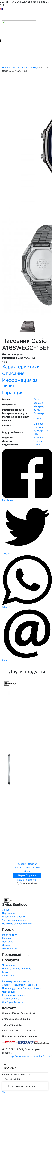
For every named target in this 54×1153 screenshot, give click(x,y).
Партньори (8, 913)
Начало (6, 67)
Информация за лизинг (20, 382)
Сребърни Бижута (12, 1002)
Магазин (18, 67)
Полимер (38, 413)
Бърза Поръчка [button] (27, 875)
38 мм (36, 409)
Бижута (6, 972)
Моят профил (9, 934)
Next (8, 900)
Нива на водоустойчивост (17, 968)
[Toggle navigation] (4, 16)
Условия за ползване (14, 920)
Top (4, 1092)
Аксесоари (8, 975)
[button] (27, 879)
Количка (7, 938)
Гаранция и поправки (14, 916)
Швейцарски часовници (16, 981)
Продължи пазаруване (21, 1086)
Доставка (7, 941)
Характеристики (21, 367)
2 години (38, 437)
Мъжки (37, 444)
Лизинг (6, 945)
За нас (6, 909)
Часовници (31, 67)
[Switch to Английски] (1, 8)
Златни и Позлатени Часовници (20, 984)
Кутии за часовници (13, 995)
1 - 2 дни (38, 441)
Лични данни (9, 948)
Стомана (38, 418)
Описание (13, 373)
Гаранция (13, 392)
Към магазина (12, 1078)
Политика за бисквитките (17, 923)
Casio (36, 399)
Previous (8, 683)
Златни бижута (10, 998)
